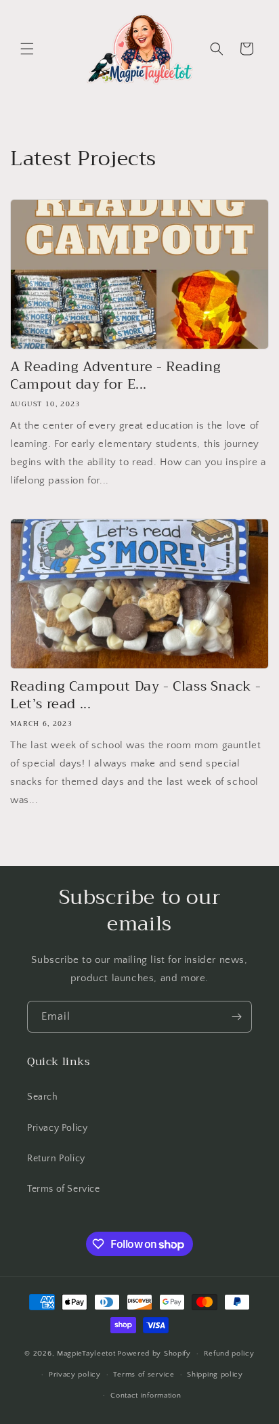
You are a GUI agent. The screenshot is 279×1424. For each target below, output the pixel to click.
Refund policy (229, 1354)
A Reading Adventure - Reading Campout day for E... (115, 375)
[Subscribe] (236, 1017)
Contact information (145, 1395)
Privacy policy (75, 1375)
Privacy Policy (57, 1128)
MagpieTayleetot (86, 1354)
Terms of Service (63, 1189)
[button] (27, 49)
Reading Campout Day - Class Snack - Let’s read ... (135, 695)
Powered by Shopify (154, 1354)
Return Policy (56, 1158)
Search (42, 1097)
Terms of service (143, 1375)
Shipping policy (215, 1375)
